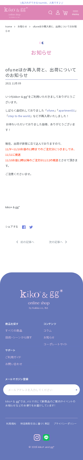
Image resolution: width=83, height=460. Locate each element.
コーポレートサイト (55, 344)
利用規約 (11, 423)
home (8, 26)
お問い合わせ (14, 364)
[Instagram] (37, 437)
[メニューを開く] (75, 13)
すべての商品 (13, 330)
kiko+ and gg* (46, 447)
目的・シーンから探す (18, 337)
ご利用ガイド (13, 357)
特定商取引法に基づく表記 (35, 423)
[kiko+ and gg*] (16, 12)
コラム (48, 330)
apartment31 (67, 110)
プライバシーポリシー (65, 423)
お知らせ (22, 26)
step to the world (19, 116)
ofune (50, 110)
